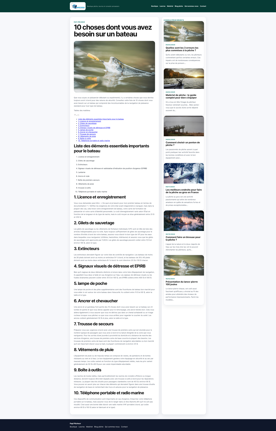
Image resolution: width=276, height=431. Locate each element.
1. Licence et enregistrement (89, 121)
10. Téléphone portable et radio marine (94, 141)
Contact (203, 6)
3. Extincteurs (83, 125)
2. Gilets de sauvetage (87, 123)
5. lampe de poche (85, 130)
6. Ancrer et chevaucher (88, 132)
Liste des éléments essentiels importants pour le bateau (101, 119)
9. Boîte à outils (84, 138)
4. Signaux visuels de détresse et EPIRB (94, 128)
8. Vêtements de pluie (87, 136)
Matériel (170, 6)
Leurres (162, 6)
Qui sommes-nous (191, 6)
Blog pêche (179, 6)
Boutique (154, 6)
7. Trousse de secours (87, 134)
